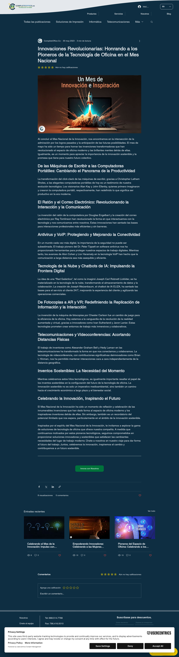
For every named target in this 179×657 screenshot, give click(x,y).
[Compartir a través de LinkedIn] (52, 486)
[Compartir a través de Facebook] (39, 486)
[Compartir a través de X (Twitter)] (46, 486)
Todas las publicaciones (37, 21)
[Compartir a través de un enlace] (59, 486)
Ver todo (151, 511)
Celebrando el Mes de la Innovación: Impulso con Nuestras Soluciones (41, 545)
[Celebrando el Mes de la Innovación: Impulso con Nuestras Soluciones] (44, 527)
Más (137, 21)
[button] (85, 14)
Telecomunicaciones (118, 21)
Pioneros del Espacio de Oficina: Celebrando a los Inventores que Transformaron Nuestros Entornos (134, 545)
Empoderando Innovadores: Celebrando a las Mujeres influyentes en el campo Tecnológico (88, 545)
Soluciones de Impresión (69, 21)
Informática (95, 21)
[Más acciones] (139, 40)
